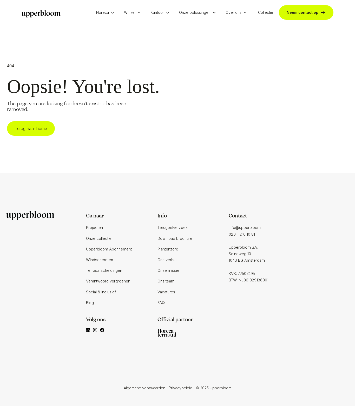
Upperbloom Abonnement (109, 249)
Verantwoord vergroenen (108, 281)
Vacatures (166, 291)
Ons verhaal (167, 259)
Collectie (265, 12)
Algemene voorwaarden (144, 388)
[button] (106, 12)
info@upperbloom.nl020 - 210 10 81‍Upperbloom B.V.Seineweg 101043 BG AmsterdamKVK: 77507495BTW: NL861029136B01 (248, 253)
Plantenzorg (167, 249)
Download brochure (174, 238)
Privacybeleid (180, 388)
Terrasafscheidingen (104, 270)
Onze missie (168, 270)
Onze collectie (98, 238)
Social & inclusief (101, 291)
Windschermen (99, 259)
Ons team (165, 281)
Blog (90, 302)
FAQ (161, 302)
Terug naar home (31, 128)
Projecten (94, 227)
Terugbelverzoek (172, 227)
